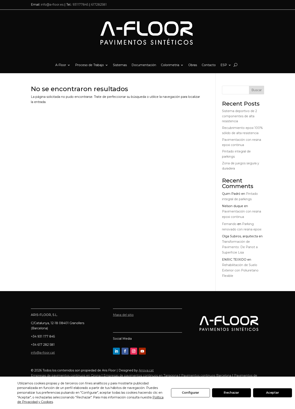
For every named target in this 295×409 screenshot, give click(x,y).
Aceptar (272, 393)
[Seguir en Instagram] (133, 351)
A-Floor (60, 65)
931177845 (80, 4)
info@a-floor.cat (43, 353)
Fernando (229, 224)
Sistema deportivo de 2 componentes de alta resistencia (239, 116)
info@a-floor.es (52, 4)
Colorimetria (170, 65)
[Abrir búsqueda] (235, 65)
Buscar (256, 90)
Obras (192, 65)
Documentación (144, 65)
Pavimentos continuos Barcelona (206, 375)
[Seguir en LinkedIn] (116, 351)
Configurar (190, 393)
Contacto (209, 65)
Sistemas (120, 65)
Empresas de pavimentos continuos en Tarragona (140, 375)
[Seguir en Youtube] (142, 351)
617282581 (99, 4)
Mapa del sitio (123, 315)
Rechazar (231, 393)
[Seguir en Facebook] (125, 351)
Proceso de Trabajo (89, 65)
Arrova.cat (146, 370)
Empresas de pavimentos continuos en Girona (66, 375)
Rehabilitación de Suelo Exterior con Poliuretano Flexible (240, 270)
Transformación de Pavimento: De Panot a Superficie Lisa (240, 247)
